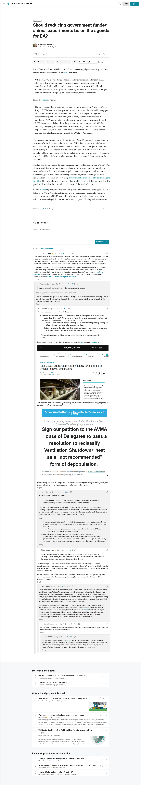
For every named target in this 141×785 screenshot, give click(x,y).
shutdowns (95, 342)
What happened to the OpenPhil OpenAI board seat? (60, 676)
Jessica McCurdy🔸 (45, 767)
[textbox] (71, 233)
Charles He (45, 308)
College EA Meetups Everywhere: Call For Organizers (61, 758)
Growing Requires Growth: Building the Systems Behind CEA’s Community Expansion (74, 765)
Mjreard (41, 761)
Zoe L (52, 774)
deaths (86, 610)
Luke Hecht (42, 735)
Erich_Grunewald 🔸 (46, 253)
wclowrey (46, 586)
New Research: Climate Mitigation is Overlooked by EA (61, 698)
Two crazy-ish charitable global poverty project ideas (61, 715)
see (82, 342)
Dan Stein (41, 701)
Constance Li (59, 774)
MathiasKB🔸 (42, 717)
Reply (36, 279)
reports (68, 640)
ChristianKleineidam (46, 44)
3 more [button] (100, 62)
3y (55, 253)
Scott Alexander (59, 761)
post (66, 73)
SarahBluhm (49, 761)
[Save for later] (99, 54)
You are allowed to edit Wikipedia (52, 682)
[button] (35, 253)
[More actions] (108, 54)
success (43, 190)
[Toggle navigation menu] (4, 4)
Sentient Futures (44, 774)
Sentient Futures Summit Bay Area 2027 (55, 772)
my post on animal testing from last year (60, 277)
